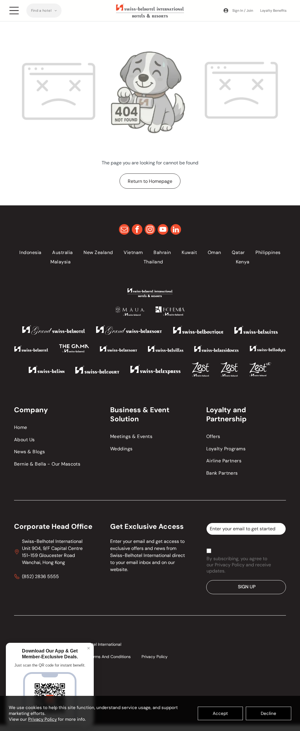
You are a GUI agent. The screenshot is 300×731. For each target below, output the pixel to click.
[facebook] (137, 230)
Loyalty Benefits (273, 10)
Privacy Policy (42, 719)
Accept (220, 713)
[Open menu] (14, 10)
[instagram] (150, 230)
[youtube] (163, 230)
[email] (124, 230)
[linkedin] (176, 230)
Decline (268, 713)
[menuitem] (44, 11)
